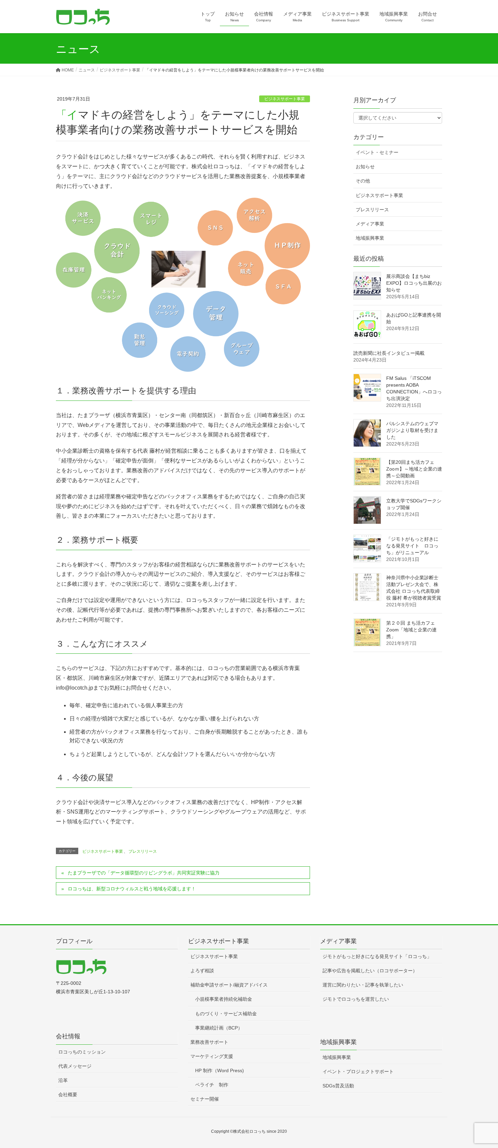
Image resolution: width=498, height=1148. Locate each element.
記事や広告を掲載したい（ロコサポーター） (370, 970)
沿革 (63, 1080)
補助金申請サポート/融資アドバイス (229, 985)
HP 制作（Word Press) (219, 1070)
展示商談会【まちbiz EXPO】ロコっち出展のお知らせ (414, 283)
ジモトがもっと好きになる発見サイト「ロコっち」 (377, 956)
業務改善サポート (209, 1042)
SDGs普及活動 (338, 1085)
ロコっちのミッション (82, 1052)
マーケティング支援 (211, 1056)
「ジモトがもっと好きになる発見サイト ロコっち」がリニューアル (412, 545)
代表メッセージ (74, 1066)
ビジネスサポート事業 (284, 98)
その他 (363, 180)
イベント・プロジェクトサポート (358, 1071)
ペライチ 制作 (211, 1084)
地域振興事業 (370, 238)
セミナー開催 (204, 1099)
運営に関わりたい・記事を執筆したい (363, 985)
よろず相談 (202, 970)
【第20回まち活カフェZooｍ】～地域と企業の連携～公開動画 (414, 468)
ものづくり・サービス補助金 (226, 1013)
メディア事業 (370, 223)
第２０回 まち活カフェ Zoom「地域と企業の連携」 (411, 629)
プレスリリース (142, 851)
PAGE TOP (480, 1107)
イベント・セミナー (377, 152)
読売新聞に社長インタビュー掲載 (388, 353)
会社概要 (67, 1094)
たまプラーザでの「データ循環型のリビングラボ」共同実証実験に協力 (144, 872)
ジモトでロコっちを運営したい (356, 999)
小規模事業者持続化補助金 (223, 999)
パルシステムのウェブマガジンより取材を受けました (412, 430)
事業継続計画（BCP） (219, 1028)
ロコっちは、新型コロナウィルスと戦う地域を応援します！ (132, 888)
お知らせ (365, 166)
